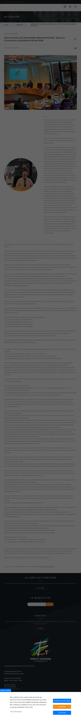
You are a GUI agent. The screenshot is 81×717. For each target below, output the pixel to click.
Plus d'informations (16, 711)
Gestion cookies (6, 690)
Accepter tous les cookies (62, 701)
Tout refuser (62, 713)
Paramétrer (62, 706)
